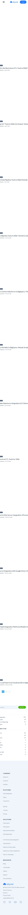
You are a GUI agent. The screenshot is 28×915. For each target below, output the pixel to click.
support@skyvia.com (8, 898)
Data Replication (7, 834)
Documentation (7, 878)
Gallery (5, 871)
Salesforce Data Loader (9, 847)
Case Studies (6, 867)
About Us (5, 777)
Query (4, 797)
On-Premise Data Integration (11, 839)
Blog (4, 863)
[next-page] (9, 691)
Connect (5, 810)
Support (5, 874)
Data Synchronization (9, 830)
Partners (5, 784)
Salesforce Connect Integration (11, 851)
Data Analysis (6, 843)
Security (5, 892)
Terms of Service (7, 890)
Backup (5, 806)
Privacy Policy (7, 895)
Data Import (6, 823)
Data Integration (7, 793)
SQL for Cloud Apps (8, 854)
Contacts (5, 780)
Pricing (5, 814)
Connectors (6, 801)
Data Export (6, 826)
